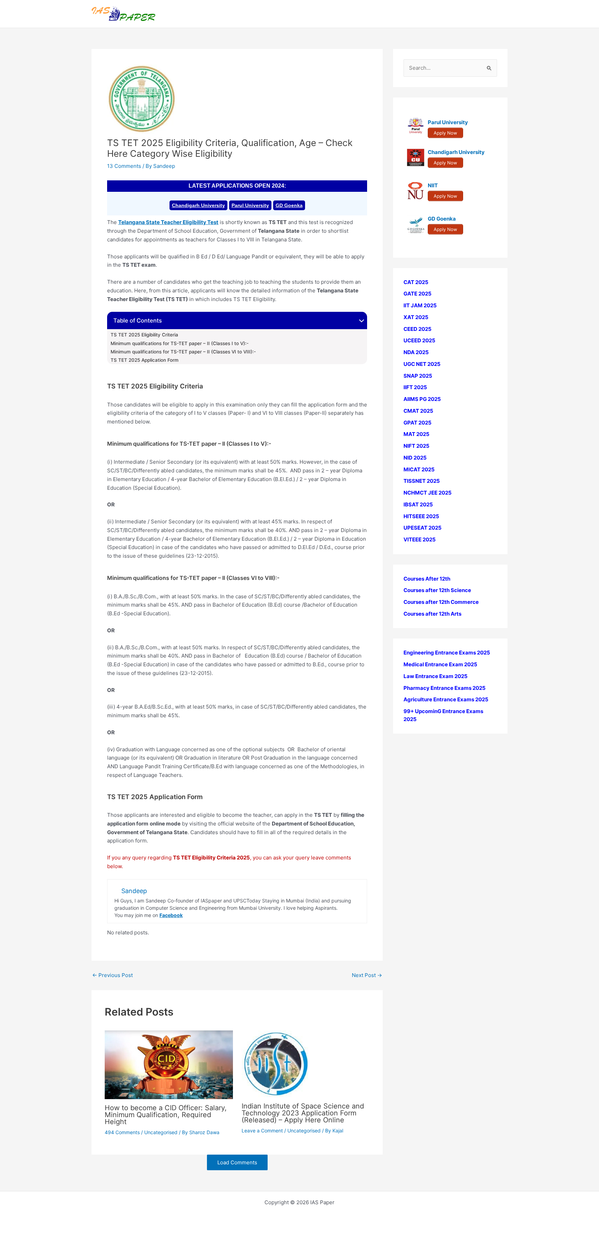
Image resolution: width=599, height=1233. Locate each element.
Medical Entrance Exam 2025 (440, 664)
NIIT (433, 185)
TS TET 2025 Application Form (145, 360)
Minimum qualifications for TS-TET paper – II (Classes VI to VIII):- (183, 351)
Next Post (367, 975)
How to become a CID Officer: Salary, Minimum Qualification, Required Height (166, 1115)
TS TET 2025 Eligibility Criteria (144, 334)
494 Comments (122, 1132)
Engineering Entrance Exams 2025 (446, 653)
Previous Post (112, 975)
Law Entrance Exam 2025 (435, 676)
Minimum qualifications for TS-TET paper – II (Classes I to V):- (180, 343)
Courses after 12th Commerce (441, 602)
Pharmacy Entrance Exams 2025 (444, 688)
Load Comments (237, 1162)
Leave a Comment (262, 1130)
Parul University (250, 205)
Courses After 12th (426, 578)
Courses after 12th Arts (432, 613)
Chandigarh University (198, 205)
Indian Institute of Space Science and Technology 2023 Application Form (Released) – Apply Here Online (303, 1113)
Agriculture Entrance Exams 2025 (445, 699)
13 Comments (124, 166)
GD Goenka (289, 205)
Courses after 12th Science (437, 590)
